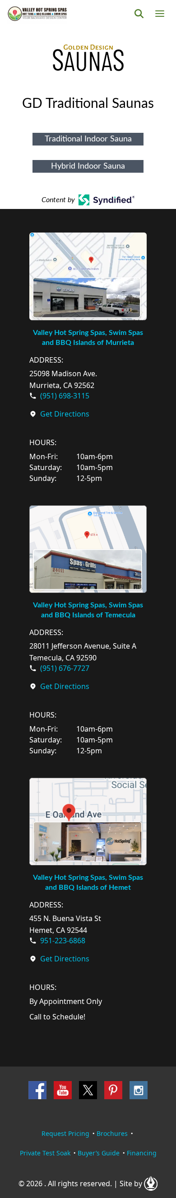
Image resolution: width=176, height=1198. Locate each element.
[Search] (139, 13)
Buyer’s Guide (99, 1153)
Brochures (112, 1133)
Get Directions (64, 414)
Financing (142, 1153)
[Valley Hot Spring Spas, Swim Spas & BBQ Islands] (37, 14)
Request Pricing (65, 1133)
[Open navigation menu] (160, 14)
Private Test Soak (45, 1153)
